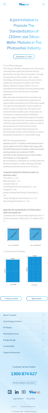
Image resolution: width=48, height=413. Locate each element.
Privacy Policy (30, 399)
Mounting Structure (11, 333)
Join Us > (14, 406)
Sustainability (8, 346)
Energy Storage (9, 340)
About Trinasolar (10, 315)
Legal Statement (18, 399)
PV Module (7, 327)
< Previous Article (11, 298)
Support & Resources (11, 352)
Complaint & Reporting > (28, 406)
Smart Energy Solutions (12, 321)
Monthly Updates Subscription (24, 382)
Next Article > (37, 298)
